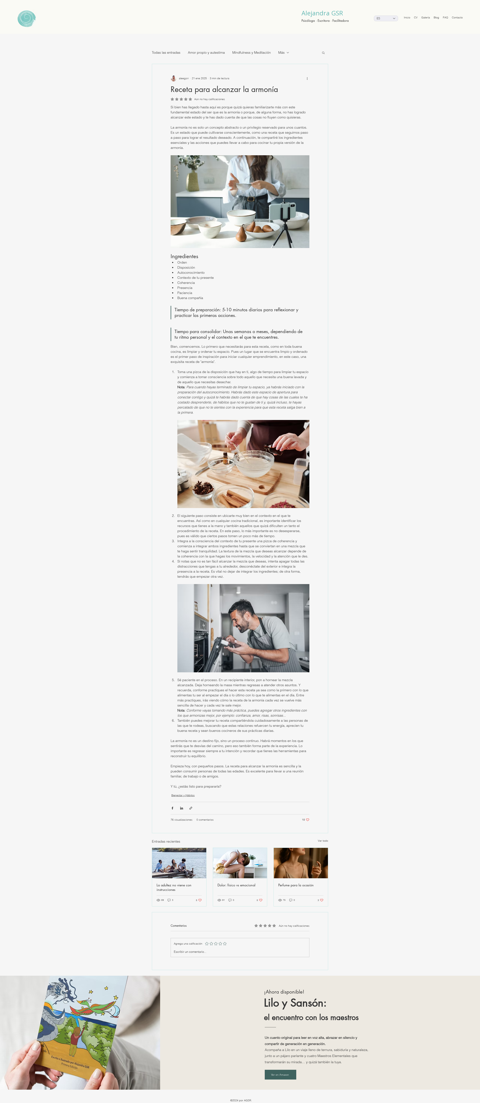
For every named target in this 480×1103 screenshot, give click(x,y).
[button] (323, 52)
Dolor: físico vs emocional (236, 885)
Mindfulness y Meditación (251, 52)
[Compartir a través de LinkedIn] (181, 808)
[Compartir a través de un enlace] (191, 808)
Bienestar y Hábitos (183, 795)
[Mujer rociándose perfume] (301, 863)
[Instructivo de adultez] (179, 863)
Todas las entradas (166, 52)
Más (281, 52)
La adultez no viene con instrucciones (174, 887)
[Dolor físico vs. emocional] (240, 863)
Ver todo (323, 840)
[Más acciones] (307, 78)
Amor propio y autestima (206, 52)
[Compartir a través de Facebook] (172, 808)
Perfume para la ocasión (296, 885)
